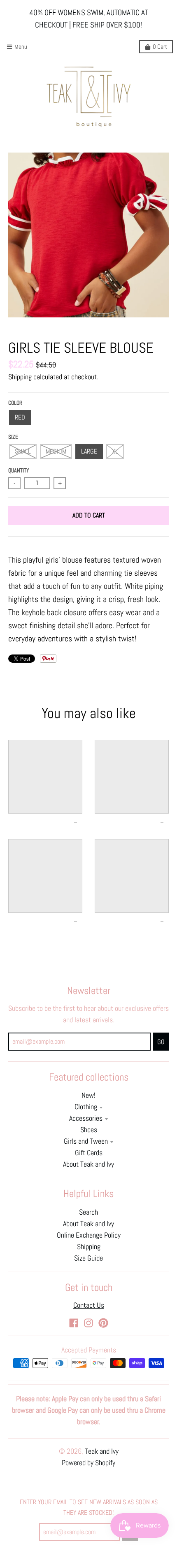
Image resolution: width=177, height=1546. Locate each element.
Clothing (86, 1106)
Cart (160, 46)
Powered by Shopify (88, 1462)
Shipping (20, 376)
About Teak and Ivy (88, 1164)
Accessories (85, 1118)
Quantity (18, 470)
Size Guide (88, 1258)
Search (88, 1212)
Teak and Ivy (102, 1451)
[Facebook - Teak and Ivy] (74, 1323)
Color (15, 402)
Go (161, 1042)
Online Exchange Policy (89, 1235)
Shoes (88, 1129)
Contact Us (88, 1305)
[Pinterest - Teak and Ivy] (103, 1323)
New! (88, 1095)
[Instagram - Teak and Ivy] (88, 1323)
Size (13, 436)
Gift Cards (88, 1152)
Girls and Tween (86, 1141)
